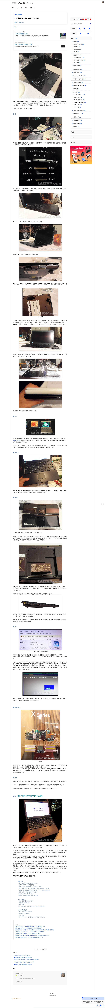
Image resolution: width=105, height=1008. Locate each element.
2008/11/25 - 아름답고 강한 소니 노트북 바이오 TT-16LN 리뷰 (29, 937)
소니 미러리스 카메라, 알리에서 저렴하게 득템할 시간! (27, 46)
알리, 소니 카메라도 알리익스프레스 (24, 44)
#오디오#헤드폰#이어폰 (79, 79)
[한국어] (78, 19)
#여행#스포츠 (77, 117)
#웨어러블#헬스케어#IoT (79, 60)
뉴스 (13, 7)
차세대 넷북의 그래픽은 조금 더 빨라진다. (23, 957)
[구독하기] (102, 504)
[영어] (81, 19)
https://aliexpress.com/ (19, 42)
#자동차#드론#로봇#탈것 (79, 110)
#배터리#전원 (77, 107)
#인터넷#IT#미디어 (78, 82)
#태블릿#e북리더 (78, 49)
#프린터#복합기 (78, 104)
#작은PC (76, 42)
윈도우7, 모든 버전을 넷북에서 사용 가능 (23, 964)
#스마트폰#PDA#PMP (79, 57)
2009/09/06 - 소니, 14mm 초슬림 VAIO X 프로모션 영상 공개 (28, 928)
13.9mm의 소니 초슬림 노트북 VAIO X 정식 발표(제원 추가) (27, 959)
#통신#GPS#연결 (78, 97)
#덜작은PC (76, 89)
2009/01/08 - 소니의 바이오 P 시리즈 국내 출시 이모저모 (27, 933)
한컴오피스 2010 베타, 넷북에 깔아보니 (23, 955)
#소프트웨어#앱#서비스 (79, 75)
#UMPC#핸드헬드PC (79, 44)
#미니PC (76, 51)
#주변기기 (76, 92)
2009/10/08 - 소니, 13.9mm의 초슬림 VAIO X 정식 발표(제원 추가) (30, 926)
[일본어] (88, 19)
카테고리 (74, 38)
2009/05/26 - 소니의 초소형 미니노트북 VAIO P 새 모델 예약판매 (29, 932)
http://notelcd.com (18, 31)
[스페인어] (90, 19)
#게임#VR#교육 (77, 66)
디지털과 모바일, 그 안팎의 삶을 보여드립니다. (25, 978)
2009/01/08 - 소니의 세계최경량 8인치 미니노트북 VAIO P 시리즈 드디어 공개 (32, 935)
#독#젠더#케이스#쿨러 (79, 99)
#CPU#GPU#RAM (77, 69)
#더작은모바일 (77, 55)
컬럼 (26, 7)
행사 (31, 7)
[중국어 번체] (86, 19)
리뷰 (17, 7)
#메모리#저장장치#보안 (79, 94)
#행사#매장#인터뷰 (78, 113)
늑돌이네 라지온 (20, 974)
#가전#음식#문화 (77, 120)
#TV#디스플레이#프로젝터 (79, 85)
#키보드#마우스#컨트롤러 (80, 102)
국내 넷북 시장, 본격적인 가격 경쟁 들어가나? (24, 962)
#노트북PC (77, 46)
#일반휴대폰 (77, 62)
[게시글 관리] (39, 949)
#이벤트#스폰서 (77, 123)
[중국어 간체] (83, 19)
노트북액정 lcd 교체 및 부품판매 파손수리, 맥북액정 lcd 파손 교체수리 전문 (31, 36)
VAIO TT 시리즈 (17, 440)
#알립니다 (76, 127)
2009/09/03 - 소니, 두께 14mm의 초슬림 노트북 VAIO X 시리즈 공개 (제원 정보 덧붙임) (34, 930)
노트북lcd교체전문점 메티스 (22, 34)
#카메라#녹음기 (77, 72)
